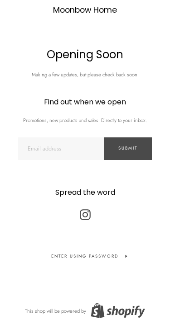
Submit (127, 148)
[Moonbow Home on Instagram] (85, 212)
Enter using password (85, 256)
